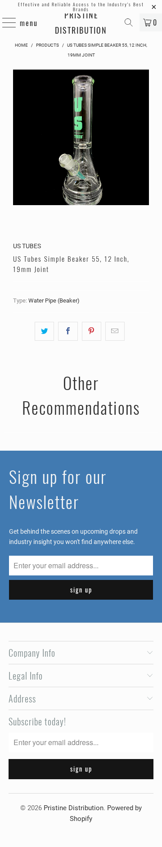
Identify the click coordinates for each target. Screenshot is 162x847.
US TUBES (27, 246)
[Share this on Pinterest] (91, 331)
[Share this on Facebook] (67, 331)
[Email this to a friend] (115, 331)
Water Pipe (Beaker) (54, 300)
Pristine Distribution (81, 22)
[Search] (128, 22)
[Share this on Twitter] (44, 331)
